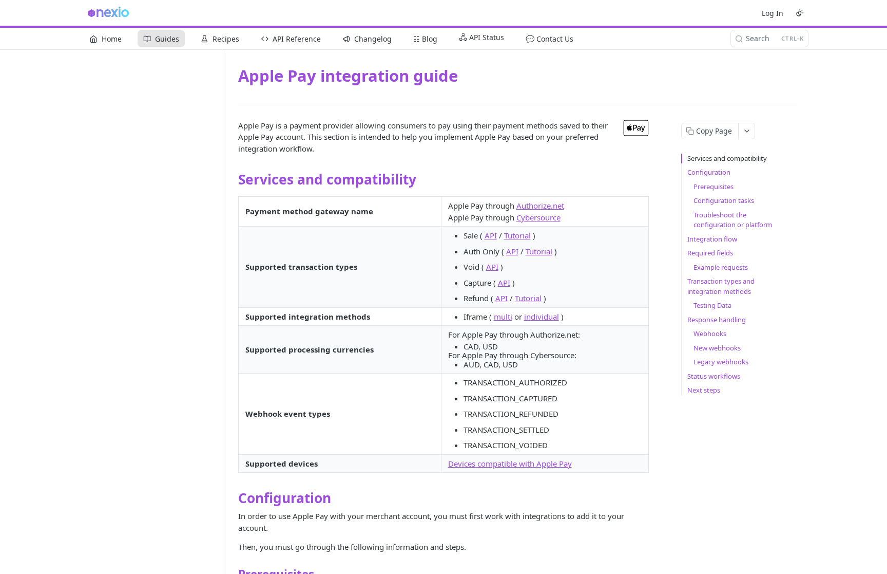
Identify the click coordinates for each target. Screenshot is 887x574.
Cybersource (538, 217)
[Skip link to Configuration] (231, 498)
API (491, 235)
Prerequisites (713, 186)
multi (503, 316)
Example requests (720, 267)
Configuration (708, 172)
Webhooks (709, 333)
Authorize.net (540, 205)
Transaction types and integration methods (721, 286)
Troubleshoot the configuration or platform (732, 220)
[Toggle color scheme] (800, 13)
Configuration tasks (723, 200)
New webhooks (717, 348)
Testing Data (712, 305)
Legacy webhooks (720, 361)
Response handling (716, 319)
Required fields (710, 252)
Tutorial (517, 235)
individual (541, 316)
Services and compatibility (727, 158)
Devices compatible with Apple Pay (510, 463)
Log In (772, 13)
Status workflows (713, 376)
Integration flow (712, 239)
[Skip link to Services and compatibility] (231, 180)
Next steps (703, 390)
